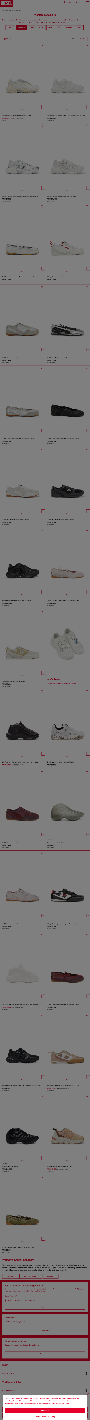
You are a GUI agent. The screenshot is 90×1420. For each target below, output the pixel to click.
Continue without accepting (45, 1417)
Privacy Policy (50, 1403)
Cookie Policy (64, 1403)
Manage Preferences (28, 1403)
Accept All (45, 1410)
